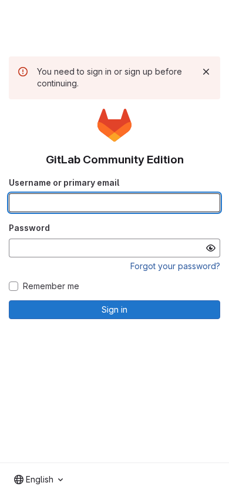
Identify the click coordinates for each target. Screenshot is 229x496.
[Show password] (210, 248)
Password (29, 228)
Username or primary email (64, 182)
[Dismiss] (206, 72)
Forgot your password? (175, 266)
